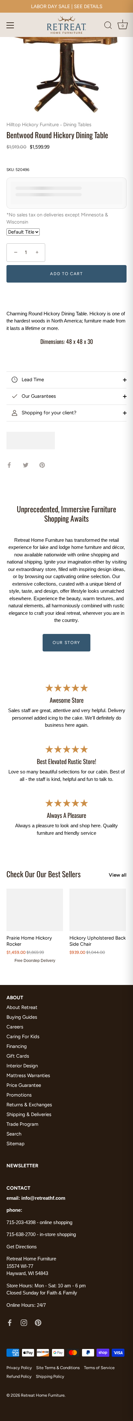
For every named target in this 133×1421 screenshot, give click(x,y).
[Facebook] (9, 1322)
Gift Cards (17, 1056)
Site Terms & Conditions (58, 1367)
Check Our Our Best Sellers (43, 874)
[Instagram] (24, 1322)
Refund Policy (19, 1376)
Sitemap (15, 1144)
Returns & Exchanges (29, 1105)
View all (118, 875)
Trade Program (22, 1124)
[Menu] (10, 25)
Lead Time (32, 380)
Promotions (19, 1095)
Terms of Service (99, 1367)
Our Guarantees (38, 396)
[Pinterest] (38, 1322)
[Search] (108, 26)
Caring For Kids (22, 1036)
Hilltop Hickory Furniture (32, 125)
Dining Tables (77, 125)
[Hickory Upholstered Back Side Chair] (97, 910)
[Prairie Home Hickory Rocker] (34, 910)
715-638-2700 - (23, 1234)
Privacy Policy (19, 1367)
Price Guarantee (23, 1085)
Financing (16, 1046)
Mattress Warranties (28, 1075)
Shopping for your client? (48, 413)
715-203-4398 (21, 1222)
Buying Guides (21, 1017)
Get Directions (21, 1246)
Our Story (66, 642)
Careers (14, 1027)
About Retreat (21, 1007)
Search (13, 1134)
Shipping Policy (50, 1376)
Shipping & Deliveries (28, 1114)
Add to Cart (66, 273)
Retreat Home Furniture (43, 1395)
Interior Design (22, 1066)
